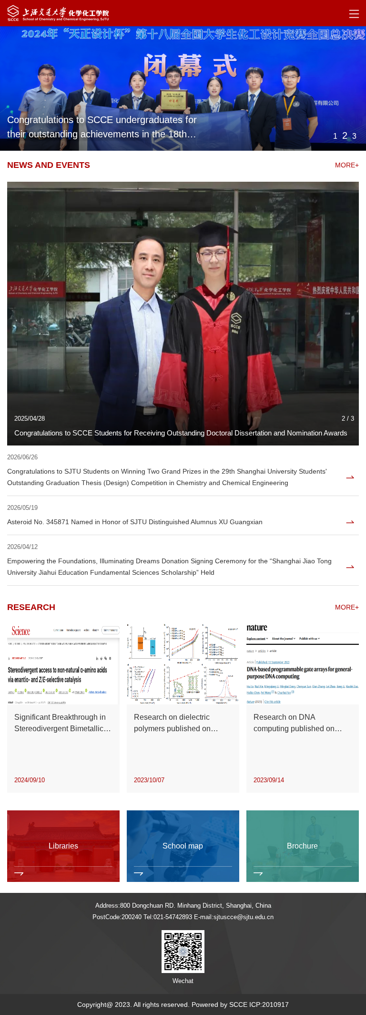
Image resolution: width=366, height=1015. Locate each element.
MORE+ (347, 165)
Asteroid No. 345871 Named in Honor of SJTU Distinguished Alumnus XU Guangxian (135, 522)
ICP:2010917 (269, 1004)
